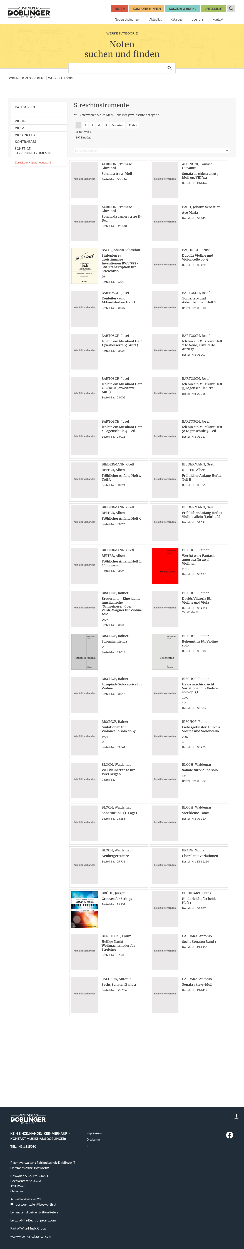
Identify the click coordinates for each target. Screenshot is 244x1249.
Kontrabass (25, 141)
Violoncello (25, 135)
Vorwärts (118, 125)
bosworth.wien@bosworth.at (36, 1204)
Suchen (169, 68)
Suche (231, 8)
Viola (19, 128)
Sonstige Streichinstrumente (33, 151)
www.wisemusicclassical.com (30, 1236)
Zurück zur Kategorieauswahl (33, 162)
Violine (21, 121)
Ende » (133, 125)
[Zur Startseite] (29, 12)
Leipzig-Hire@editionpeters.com (33, 1220)
